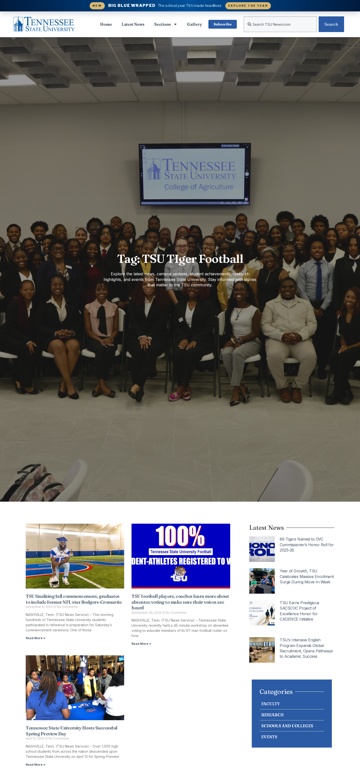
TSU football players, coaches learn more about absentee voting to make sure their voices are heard (180, 602)
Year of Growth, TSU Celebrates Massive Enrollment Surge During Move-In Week (307, 576)
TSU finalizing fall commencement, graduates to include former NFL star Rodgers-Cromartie (74, 599)
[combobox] (280, 24)
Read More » (35, 638)
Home (106, 24)
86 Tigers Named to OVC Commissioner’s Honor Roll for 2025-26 (307, 545)
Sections (162, 24)
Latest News (133, 24)
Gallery (194, 24)
